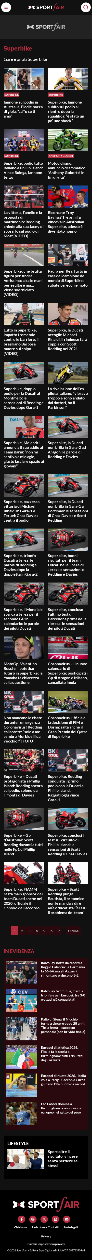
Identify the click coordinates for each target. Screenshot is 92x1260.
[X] (44, 1219)
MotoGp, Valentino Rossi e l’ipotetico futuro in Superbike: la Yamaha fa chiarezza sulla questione (23, 673)
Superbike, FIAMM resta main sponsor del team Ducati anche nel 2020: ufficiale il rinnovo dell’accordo (23, 898)
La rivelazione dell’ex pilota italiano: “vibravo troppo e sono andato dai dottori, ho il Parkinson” (68, 398)
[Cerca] (86, 7)
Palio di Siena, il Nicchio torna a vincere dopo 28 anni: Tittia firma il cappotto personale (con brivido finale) (63, 1025)
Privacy (46, 1236)
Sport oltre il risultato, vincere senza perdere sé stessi (63, 1158)
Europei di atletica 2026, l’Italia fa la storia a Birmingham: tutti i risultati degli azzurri (62, 1053)
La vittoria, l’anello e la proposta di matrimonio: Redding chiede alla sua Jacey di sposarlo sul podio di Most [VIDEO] (23, 224)
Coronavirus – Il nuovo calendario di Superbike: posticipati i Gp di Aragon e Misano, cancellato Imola (68, 673)
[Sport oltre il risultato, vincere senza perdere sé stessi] (12, 1164)
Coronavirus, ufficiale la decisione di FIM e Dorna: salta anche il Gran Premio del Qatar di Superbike (67, 727)
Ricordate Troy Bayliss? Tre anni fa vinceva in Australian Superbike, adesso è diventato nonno (66, 221)
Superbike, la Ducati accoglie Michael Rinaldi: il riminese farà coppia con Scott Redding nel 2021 (67, 339)
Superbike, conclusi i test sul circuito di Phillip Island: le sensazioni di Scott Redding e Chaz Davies (67, 844)
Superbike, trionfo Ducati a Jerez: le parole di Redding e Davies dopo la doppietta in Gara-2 (21, 564)
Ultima (73, 931)
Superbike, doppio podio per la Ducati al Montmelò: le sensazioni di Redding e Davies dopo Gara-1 (24, 398)
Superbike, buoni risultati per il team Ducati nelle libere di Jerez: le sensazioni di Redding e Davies (66, 564)
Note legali (71, 1227)
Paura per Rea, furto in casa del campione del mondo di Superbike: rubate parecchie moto (68, 278)
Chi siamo (20, 1227)
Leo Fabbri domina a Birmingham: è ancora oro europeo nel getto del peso (61, 1108)
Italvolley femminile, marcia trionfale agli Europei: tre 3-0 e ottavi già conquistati (63, 995)
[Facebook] (21, 1219)
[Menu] (6, 7)
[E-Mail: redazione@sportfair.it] (66, 1219)
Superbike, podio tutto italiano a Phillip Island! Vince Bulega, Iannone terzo (23, 170)
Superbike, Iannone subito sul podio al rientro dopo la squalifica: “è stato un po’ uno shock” (66, 111)
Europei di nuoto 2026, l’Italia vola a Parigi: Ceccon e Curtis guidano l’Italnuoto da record (63, 1080)
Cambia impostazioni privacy (46, 1244)
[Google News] (55, 1219)
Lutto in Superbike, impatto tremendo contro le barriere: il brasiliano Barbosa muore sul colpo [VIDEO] (21, 342)
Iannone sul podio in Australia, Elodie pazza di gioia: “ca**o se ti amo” (23, 109)
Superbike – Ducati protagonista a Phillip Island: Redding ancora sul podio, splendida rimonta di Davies (23, 785)
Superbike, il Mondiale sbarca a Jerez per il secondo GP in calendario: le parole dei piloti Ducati (23, 618)
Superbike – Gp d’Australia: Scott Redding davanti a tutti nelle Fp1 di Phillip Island (23, 844)
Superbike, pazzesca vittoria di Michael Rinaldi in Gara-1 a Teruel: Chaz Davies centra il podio (21, 510)
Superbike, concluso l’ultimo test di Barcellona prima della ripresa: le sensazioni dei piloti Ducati (67, 618)
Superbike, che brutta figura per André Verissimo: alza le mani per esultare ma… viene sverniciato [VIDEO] (23, 283)
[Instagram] (33, 1219)
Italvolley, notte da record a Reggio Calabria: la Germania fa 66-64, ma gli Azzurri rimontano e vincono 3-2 (63, 969)
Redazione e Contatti (45, 1227)
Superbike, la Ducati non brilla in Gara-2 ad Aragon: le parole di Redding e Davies (67, 449)
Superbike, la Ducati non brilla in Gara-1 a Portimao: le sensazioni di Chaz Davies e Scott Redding (68, 510)
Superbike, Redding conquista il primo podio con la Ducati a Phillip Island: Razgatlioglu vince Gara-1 (65, 788)
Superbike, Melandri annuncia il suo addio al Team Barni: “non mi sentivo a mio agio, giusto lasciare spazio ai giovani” (24, 454)
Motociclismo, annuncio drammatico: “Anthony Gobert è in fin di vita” (67, 170)
